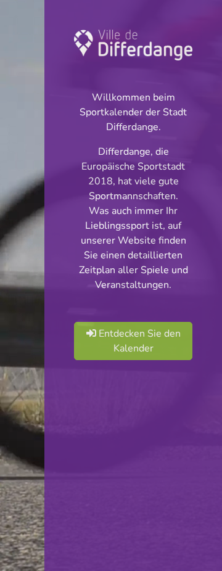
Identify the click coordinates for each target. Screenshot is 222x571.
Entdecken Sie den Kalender (138, 341)
